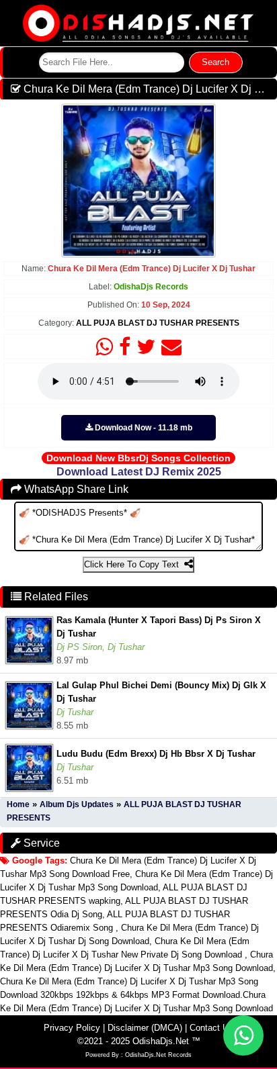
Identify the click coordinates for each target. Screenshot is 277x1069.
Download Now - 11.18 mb (142, 427)
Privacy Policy (72, 1028)
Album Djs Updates (77, 804)
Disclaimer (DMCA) (145, 1028)
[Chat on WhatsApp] (243, 1035)
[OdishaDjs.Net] (138, 22)
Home (18, 804)
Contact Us (211, 1028)
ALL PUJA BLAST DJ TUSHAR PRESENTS (157, 323)
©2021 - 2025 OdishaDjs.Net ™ (138, 1041)
